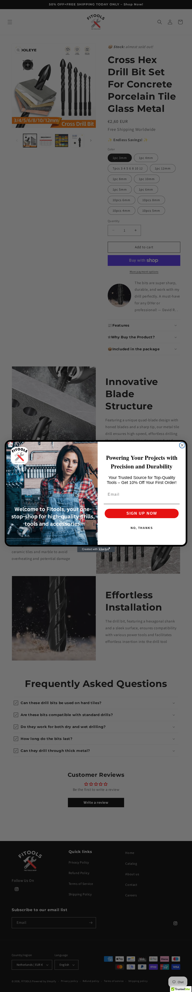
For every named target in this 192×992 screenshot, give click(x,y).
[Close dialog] (182, 445)
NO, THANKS (142, 528)
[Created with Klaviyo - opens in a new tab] (96, 549)
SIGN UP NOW (141, 513)
